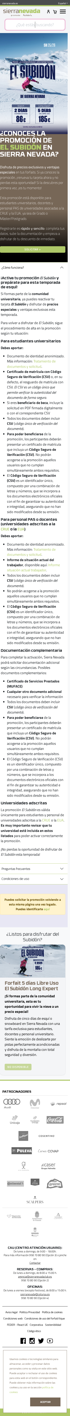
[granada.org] (37, 1216)
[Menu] (63, 11)
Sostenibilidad (53, 1325)
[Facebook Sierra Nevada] (21, 1340)
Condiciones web (13, 1318)
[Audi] (11, 1104)
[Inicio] (21, 12)
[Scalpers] (35, 1200)
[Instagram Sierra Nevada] (30, 1340)
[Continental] (15, 1183)
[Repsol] (58, 1104)
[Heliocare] (35, 1183)
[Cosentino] (46, 1136)
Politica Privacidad (29, 1312)
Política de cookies (52, 1312)
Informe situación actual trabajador (33, 567)
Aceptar (45, 1402)
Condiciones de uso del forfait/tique (44, 1318)
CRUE (5, 529)
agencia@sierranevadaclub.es (35, 1276)
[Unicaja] (15, 1120)
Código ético (34, 1331)
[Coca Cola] (55, 1120)
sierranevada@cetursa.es (35, 1294)
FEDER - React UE (17, 1325)
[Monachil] (35, 1232)
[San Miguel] (23, 1136)
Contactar (35, 1263)
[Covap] (48, 1150)
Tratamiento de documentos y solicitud (31, 364)
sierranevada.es (10, 3)
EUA (21, 529)
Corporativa (36, 1325)
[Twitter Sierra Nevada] (39, 1340)
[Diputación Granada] (13, 1216)
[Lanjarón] (54, 1183)
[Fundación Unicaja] (35, 1120)
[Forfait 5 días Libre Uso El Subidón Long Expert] (32, 960)
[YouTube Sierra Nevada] (48, 1340)
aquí (47, 909)
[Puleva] (21, 1150)
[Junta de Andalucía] (58, 1216)
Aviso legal (11, 1312)
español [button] (62, 3)
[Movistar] (35, 1104)
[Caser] (48, 1166)
